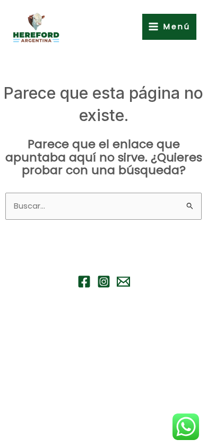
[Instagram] (103, 281)
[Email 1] (123, 281)
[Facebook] (84, 281)
